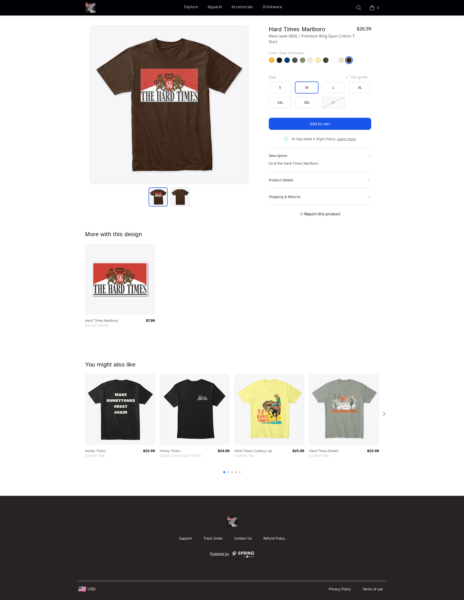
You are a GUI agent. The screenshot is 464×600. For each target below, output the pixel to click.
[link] (120, 279)
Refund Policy (274, 538)
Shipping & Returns (285, 196)
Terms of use (372, 589)
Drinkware (272, 6)
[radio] (280, 87)
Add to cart (320, 123)
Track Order (213, 538)
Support (185, 538)
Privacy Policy (340, 589)
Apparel (215, 6)
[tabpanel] (169, 104)
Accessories (242, 6)
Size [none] (272, 77)
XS (333, 102)
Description (278, 155)
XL (360, 87)
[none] (356, 77)
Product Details (281, 180)
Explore (191, 6)
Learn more (346, 139)
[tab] (158, 197)
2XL (280, 102)
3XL (307, 102)
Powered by (219, 554)
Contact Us (243, 538)
